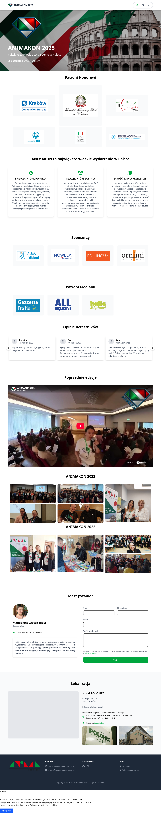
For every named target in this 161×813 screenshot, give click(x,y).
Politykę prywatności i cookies (43, 805)
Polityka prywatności (131, 770)
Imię (85, 608)
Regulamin (126, 766)
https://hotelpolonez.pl (92, 707)
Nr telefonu (122, 608)
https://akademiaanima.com (61, 766)
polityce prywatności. (91, 653)
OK (1, 796)
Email (85, 619)
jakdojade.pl (99, 723)
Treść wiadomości (91, 631)
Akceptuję (6, 810)
